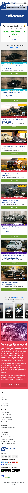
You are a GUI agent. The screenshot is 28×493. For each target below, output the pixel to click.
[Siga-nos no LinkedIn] (16, 456)
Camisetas (4, 400)
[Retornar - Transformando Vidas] (8, 449)
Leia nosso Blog (5, 412)
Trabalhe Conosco (6, 422)
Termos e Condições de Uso (9, 437)
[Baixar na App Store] (16, 470)
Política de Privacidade (7, 439)
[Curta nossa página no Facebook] (2, 456)
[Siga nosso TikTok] (13, 456)
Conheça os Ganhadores (8, 419)
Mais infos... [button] (14, 39)
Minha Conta (4, 405)
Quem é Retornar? (6, 415)
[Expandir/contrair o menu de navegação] (24, 3)
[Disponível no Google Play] (6, 470)
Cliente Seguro (5, 434)
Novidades (4, 395)
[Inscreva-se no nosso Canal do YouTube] (9, 456)
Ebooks (3, 397)
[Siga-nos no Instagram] (5, 456)
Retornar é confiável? (7, 417)
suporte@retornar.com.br (8, 427)
